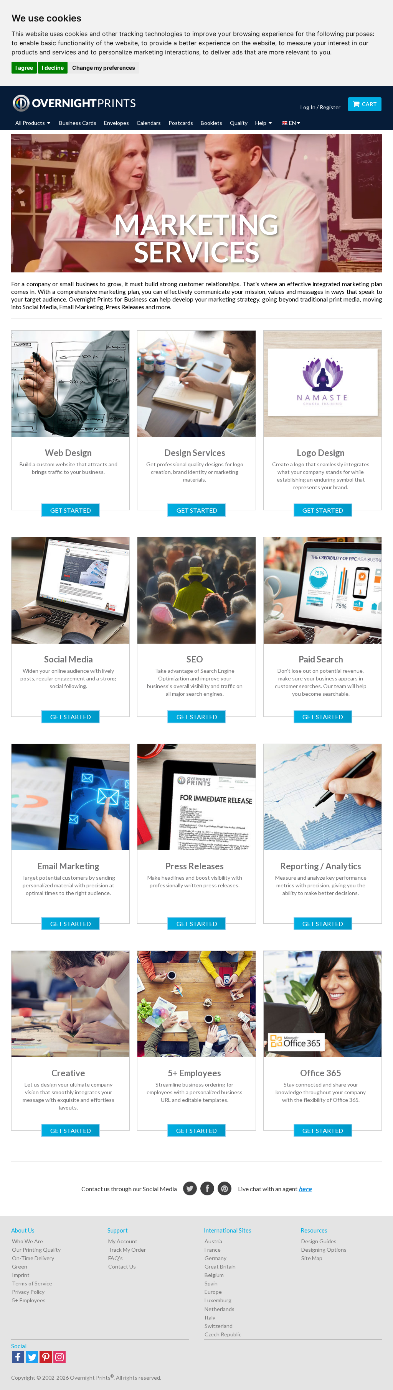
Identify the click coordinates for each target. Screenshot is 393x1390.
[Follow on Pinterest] (46, 1357)
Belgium (214, 1275)
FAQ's (115, 1258)
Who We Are (27, 1241)
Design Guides (319, 1241)
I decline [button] (53, 67)
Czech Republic (223, 1334)
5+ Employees (29, 1300)
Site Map (311, 1258)
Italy (210, 1317)
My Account (122, 1241)
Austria (213, 1241)
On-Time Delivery (33, 1258)
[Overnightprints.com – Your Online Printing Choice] (74, 103)
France (213, 1249)
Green (19, 1266)
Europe (213, 1291)
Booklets (211, 123)
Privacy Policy (28, 1291)
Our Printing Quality (36, 1249)
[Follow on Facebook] (18, 1357)
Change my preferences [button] (103, 67)
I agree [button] (24, 67)
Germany (215, 1258)
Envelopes (116, 123)
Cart (369, 104)
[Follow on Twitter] (32, 1357)
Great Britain (220, 1266)
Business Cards (77, 123)
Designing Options (324, 1249)
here (305, 1188)
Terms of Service (32, 1283)
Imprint (21, 1275)
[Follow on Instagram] (59, 1357)
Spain (211, 1283)
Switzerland (219, 1326)
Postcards (180, 123)
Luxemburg (218, 1300)
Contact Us (122, 1266)
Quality (239, 123)
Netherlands (219, 1309)
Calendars (149, 123)
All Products (30, 123)
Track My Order (127, 1249)
